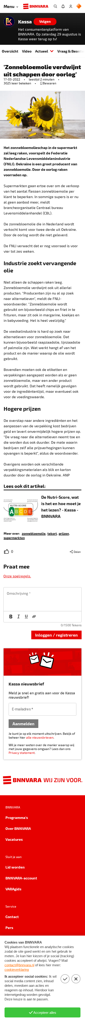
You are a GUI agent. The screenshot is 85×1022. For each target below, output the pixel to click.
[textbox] (42, 599)
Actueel (41, 51)
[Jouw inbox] (63, 6)
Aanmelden (23, 723)
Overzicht (10, 51)
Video (27, 51)
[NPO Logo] (78, 6)
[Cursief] (18, 616)
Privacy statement (22, 753)
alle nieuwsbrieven (39, 737)
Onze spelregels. (17, 576)
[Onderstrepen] (26, 616)
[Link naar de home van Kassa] (9, 21)
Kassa (25, 21)
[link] (34, 533)
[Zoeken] (55, 6)
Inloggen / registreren (56, 634)
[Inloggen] (71, 6)
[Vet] (11, 616)
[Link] (34, 616)
